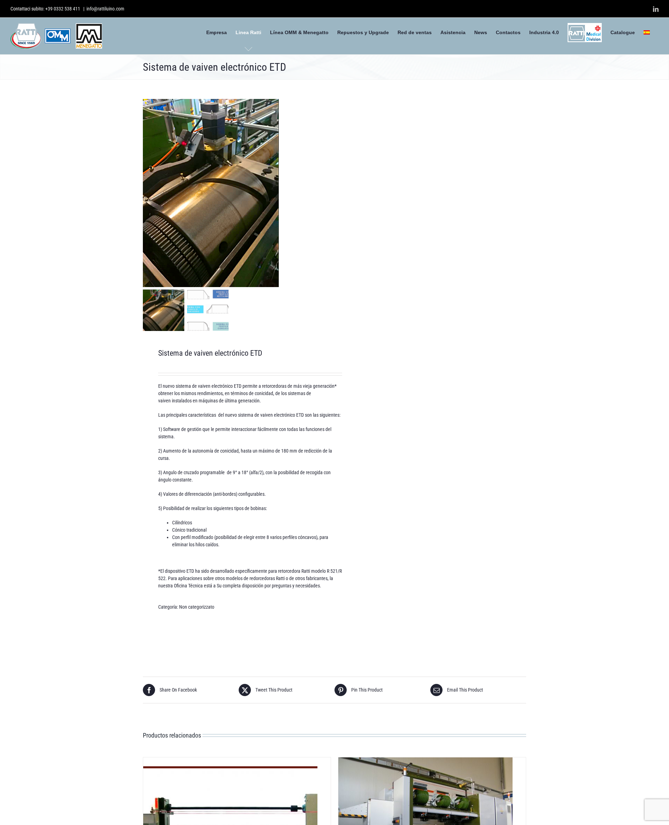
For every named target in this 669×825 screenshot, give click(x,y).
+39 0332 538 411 (62, 8)
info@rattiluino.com (105, 8)
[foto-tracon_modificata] (230, 193)
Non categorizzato (196, 607)
